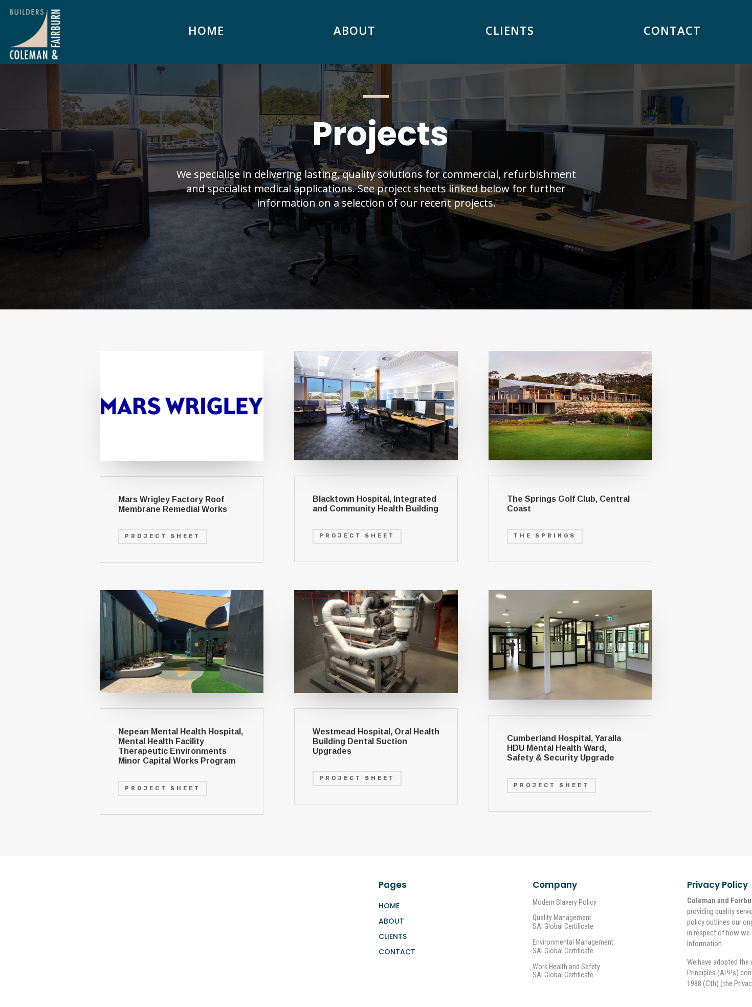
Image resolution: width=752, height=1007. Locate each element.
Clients (509, 32)
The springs (545, 535)
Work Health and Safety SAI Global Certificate (566, 971)
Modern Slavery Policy (564, 902)
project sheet (163, 788)
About (354, 32)
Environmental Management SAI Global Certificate (573, 946)
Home (206, 32)
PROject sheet (163, 536)
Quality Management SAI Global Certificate (563, 921)
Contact (672, 32)
